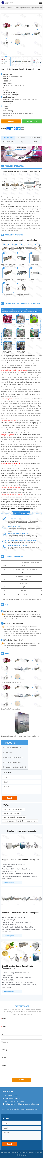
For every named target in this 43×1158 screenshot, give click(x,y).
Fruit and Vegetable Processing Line (25, 7)
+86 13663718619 (13, 1095)
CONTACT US (7, 1091)
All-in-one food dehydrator (12, 813)
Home (3, 7)
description (8, 138)
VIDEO (35, 142)
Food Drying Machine (12, 1109)
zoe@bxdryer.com (14, 1098)
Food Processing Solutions (29, 1109)
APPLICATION (8, 142)
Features (21, 138)
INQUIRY (11, 121)
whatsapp (33, 121)
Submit (9, 798)
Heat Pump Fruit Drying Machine (14, 809)
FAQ (21, 142)
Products (9, 7)
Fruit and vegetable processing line (14, 817)
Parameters (35, 138)
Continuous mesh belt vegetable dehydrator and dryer (20, 821)
